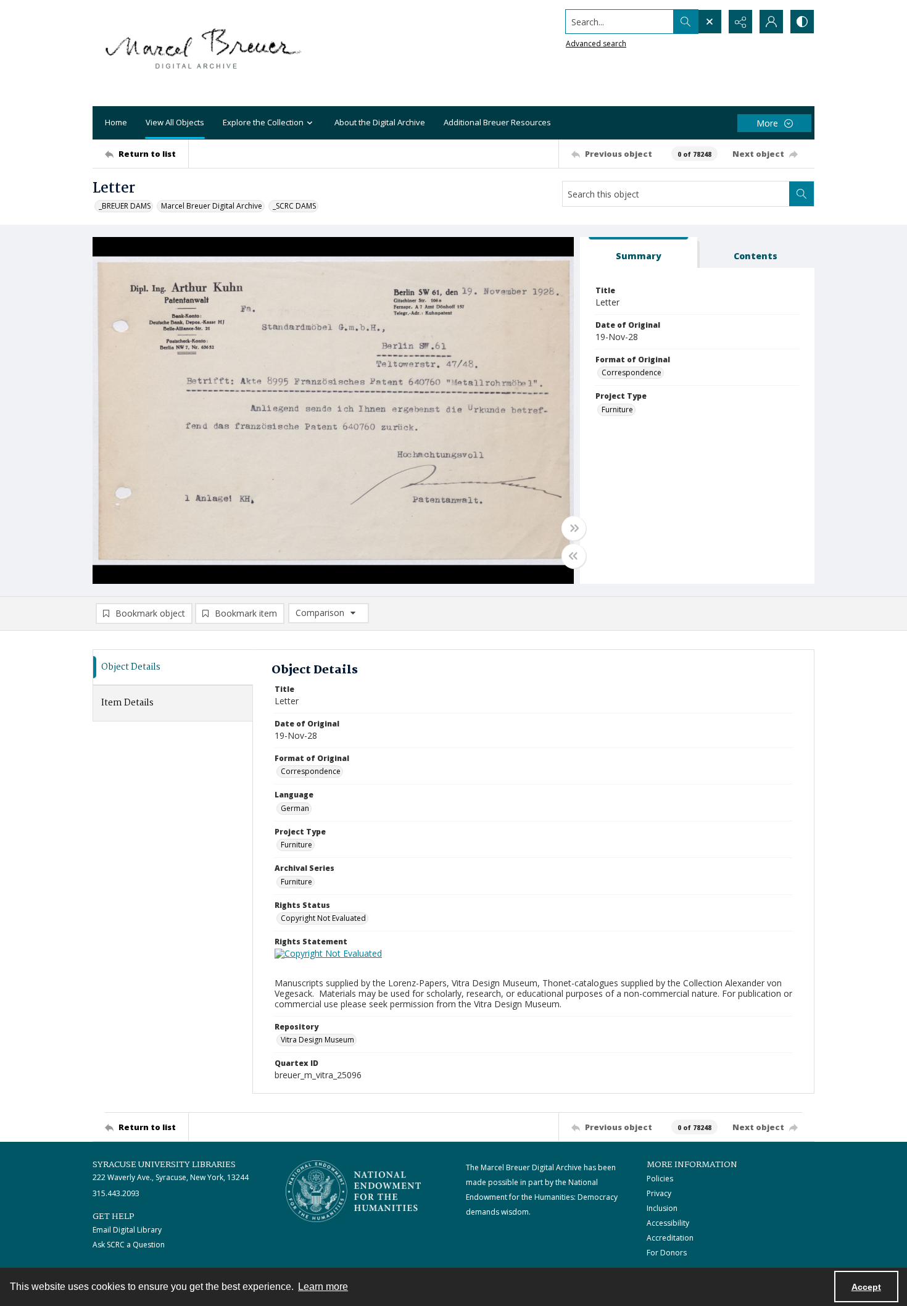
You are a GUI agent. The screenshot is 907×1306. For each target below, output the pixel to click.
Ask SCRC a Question (129, 1244)
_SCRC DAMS (294, 206)
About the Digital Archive (379, 122)
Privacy (659, 1193)
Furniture (617, 409)
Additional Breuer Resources (497, 122)
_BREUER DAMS (125, 206)
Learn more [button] (323, 1286)
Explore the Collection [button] (263, 122)
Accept (866, 1287)
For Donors (667, 1252)
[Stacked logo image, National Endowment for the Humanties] (353, 1191)
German (295, 808)
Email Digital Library (127, 1230)
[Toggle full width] (573, 528)
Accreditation (670, 1238)
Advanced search (596, 43)
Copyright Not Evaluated (323, 918)
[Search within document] (801, 193)
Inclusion (662, 1208)
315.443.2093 (116, 1193)
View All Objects (175, 122)
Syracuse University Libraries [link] (164, 1164)
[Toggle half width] (573, 556)
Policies (660, 1178)
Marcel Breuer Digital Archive (211, 206)
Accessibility (668, 1223)
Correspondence (631, 372)
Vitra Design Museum (317, 1039)
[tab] (638, 252)
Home (116, 122)
